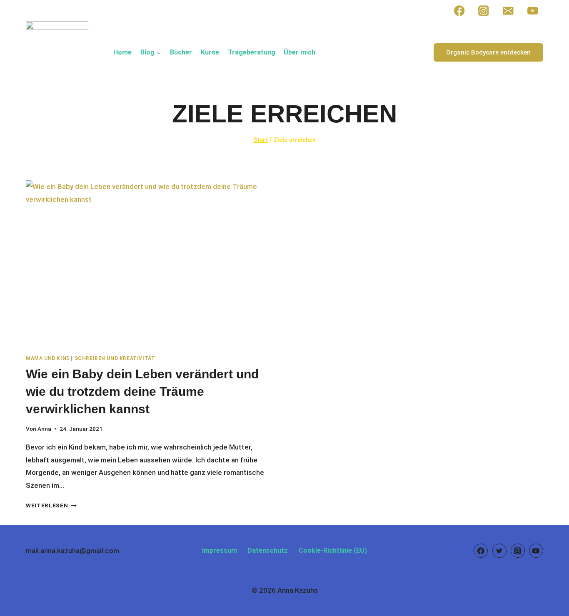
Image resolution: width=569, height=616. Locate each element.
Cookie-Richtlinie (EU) (333, 550)
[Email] (508, 10)
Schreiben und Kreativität (115, 358)
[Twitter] (499, 551)
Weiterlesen (51, 505)
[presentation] (151, 263)
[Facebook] (459, 10)
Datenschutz (267, 550)
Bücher (181, 52)
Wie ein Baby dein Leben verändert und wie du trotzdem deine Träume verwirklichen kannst (142, 391)
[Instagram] (483, 10)
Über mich (299, 52)
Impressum (219, 550)
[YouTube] (532, 10)
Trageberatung (251, 52)
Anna (44, 428)
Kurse (210, 52)
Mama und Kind (48, 358)
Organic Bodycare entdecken (488, 52)
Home (122, 52)
